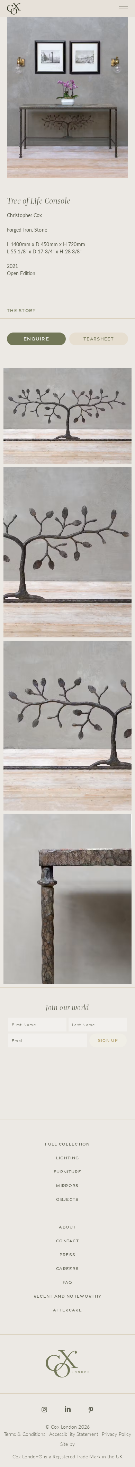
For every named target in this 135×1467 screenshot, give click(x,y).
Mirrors (67, 1185)
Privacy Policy (116, 1433)
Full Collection (67, 1144)
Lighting (67, 1158)
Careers (67, 1268)
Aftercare (67, 1310)
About (67, 1227)
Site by (67, 1443)
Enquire (36, 339)
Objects (67, 1199)
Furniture (67, 1171)
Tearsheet (98, 339)
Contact (67, 1241)
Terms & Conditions (25, 1433)
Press (68, 1254)
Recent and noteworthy (67, 1296)
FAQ (68, 1282)
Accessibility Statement (73, 1433)
